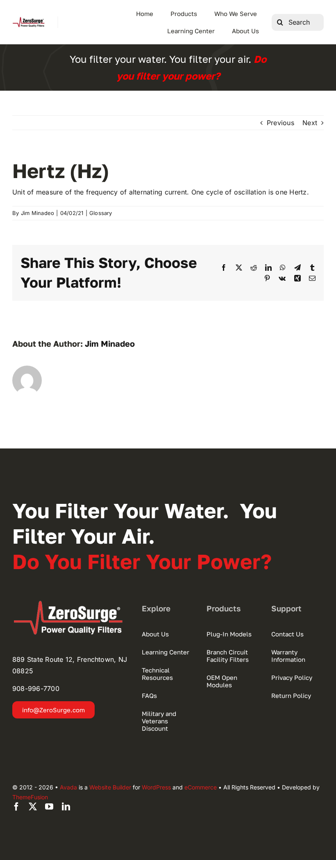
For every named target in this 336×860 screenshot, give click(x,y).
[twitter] (33, 807)
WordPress (156, 787)
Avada (68, 787)
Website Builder (110, 787)
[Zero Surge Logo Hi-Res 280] (28, 20)
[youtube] (49, 807)
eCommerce (200, 787)
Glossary (100, 213)
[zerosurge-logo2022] (70, 603)
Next (309, 123)
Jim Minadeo (37, 213)
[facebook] (16, 807)
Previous (280, 123)
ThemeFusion (30, 797)
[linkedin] (66, 807)
